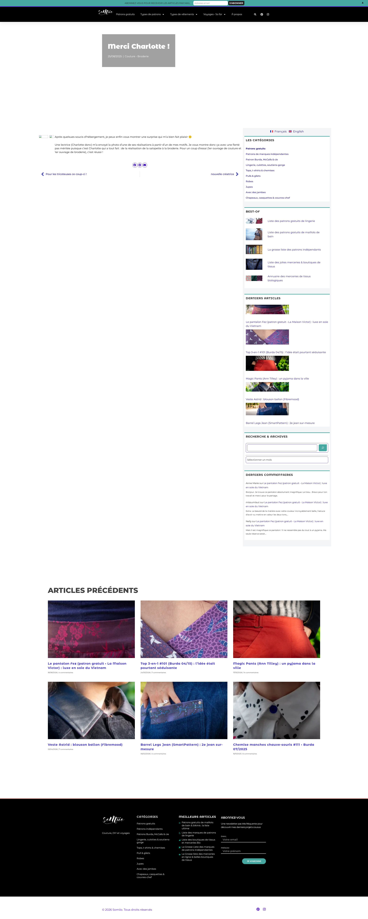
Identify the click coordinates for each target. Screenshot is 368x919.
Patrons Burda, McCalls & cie (153, 834)
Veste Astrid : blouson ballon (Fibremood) (272, 399)
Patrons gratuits (125, 14)
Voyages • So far (212, 14)
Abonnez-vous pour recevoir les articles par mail (157, 3)
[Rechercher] (323, 447)
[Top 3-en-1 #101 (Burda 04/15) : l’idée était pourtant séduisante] (267, 339)
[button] (255, 14)
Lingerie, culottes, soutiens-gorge (265, 165)
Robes (249, 181)
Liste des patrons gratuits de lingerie (291, 221)
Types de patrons (150, 14)
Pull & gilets (143, 853)
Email (224, 836)
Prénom (225, 848)
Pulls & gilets (253, 176)
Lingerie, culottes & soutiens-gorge (153, 841)
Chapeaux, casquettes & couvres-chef (268, 197)
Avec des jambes (256, 192)
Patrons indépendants (150, 829)
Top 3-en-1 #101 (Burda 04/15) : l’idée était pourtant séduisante (286, 352)
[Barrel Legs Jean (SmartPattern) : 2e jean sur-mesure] (267, 412)
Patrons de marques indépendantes (267, 154)
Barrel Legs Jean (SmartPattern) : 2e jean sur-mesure (280, 423)
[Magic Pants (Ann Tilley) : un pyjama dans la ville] (267, 366)
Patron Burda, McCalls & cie (262, 159)
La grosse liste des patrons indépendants (294, 249)
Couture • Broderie (137, 56)
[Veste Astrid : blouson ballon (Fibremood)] (267, 389)
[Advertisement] (184, 103)
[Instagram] (264, 909)
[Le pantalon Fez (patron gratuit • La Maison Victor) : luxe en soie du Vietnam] (267, 312)
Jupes (249, 186)
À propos (237, 14)
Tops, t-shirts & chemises (260, 170)
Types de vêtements (182, 14)
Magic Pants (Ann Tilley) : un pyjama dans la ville (277, 378)
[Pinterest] (258, 909)
